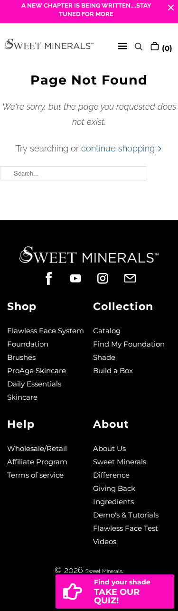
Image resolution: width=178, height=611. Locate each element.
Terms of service (35, 474)
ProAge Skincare (36, 370)
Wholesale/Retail (37, 448)
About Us (109, 448)
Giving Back (114, 488)
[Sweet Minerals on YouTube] (76, 278)
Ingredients (113, 501)
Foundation (27, 343)
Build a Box (113, 370)
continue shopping (119, 148)
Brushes (21, 357)
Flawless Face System (45, 330)
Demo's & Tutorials (126, 514)
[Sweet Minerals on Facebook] (48, 278)
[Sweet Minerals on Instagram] (103, 278)
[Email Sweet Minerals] (130, 278)
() (165, 48)
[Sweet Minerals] (49, 46)
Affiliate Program (37, 461)
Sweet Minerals (103, 571)
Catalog (107, 330)
